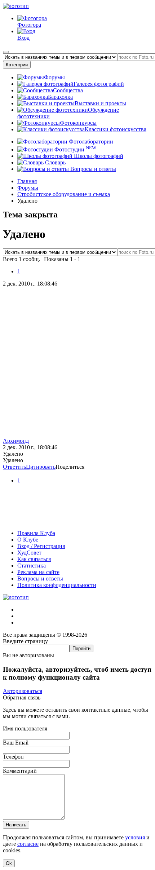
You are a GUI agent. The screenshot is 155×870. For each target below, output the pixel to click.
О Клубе (27, 539)
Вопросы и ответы (92, 169)
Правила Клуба (36, 533)
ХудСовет (29, 552)
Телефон (13, 757)
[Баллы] (77, 521)
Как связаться (34, 559)
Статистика (31, 565)
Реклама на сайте (38, 572)
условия (135, 837)
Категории (17, 64)
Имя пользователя (25, 728)
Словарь (55, 162)
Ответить (14, 467)
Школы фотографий (97, 156)
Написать (16, 824)
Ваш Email (15, 742)
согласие (28, 844)
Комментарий (20, 771)
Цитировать (41, 467)
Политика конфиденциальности (56, 585)
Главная (27, 181)
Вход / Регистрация (41, 546)
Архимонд (16, 441)
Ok (9, 863)
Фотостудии (74, 149)
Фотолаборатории (90, 141)
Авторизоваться (22, 691)
